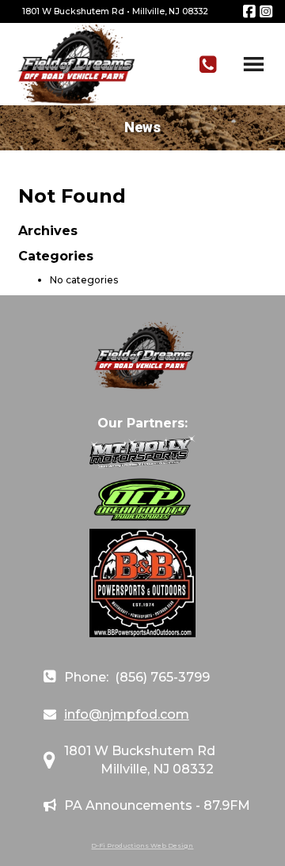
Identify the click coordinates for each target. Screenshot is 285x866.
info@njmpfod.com (126, 714)
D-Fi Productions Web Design (142, 845)
